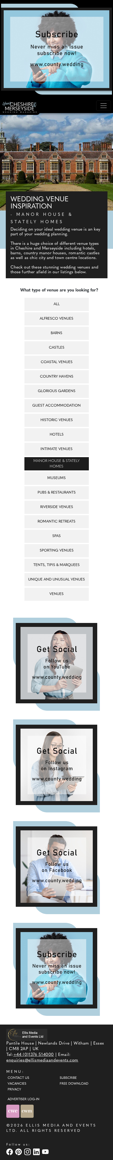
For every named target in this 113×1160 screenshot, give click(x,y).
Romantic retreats (56, 522)
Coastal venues (57, 362)
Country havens (56, 377)
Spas (56, 536)
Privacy (14, 1089)
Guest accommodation (56, 406)
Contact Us (18, 1078)
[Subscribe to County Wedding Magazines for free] (56, 49)
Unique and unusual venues (56, 580)
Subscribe (68, 1078)
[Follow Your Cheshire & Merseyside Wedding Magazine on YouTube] (56, 663)
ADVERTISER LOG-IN (23, 1099)
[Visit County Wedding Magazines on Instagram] (28, 1152)
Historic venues (56, 420)
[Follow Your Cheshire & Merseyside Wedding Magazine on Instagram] (56, 765)
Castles (56, 348)
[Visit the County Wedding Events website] (13, 1111)
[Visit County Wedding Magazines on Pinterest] (19, 1152)
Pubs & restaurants (57, 493)
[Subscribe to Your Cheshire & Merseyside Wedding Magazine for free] (56, 968)
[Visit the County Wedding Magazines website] (27, 1111)
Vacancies (17, 1083)
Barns (56, 333)
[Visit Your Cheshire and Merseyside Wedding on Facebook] (10, 1152)
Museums (56, 478)
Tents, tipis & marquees (56, 565)
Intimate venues (56, 449)
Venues (56, 594)
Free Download (74, 1083)
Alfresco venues (56, 319)
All (57, 304)
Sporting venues (57, 551)
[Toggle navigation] (103, 105)
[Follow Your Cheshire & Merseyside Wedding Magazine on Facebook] (56, 866)
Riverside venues (56, 507)
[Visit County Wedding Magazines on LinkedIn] (37, 1152)
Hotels (57, 435)
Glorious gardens (56, 391)
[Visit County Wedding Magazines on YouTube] (46, 1152)
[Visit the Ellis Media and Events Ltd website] (26, 1035)
